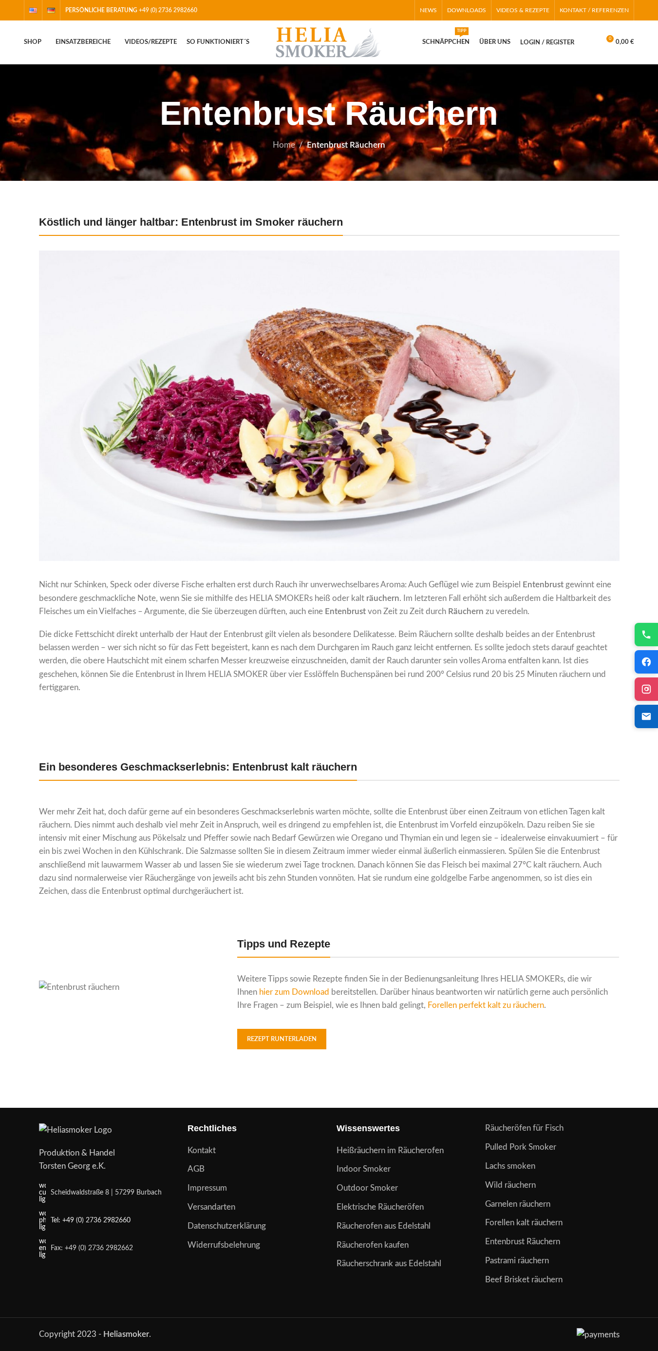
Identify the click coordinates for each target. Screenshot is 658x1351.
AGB (196, 1169)
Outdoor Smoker (367, 1188)
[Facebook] (646, 662)
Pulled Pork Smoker (520, 1147)
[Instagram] (646, 689)
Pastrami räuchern (517, 1260)
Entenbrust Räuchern (522, 1241)
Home (284, 145)
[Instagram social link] (391, 10)
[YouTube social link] (403, 10)
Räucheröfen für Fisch (524, 1128)
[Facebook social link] (379, 10)
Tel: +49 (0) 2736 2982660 (91, 1220)
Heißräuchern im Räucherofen (390, 1150)
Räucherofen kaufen (373, 1245)
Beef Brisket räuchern (524, 1279)
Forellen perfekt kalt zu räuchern (486, 1005)
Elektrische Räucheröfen (380, 1207)
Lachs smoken (510, 1166)
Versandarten (211, 1207)
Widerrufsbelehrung (224, 1245)
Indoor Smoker (364, 1169)
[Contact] (646, 716)
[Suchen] (588, 42)
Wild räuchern (510, 1185)
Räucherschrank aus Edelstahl (389, 1263)
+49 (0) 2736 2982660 (168, 10)
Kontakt (202, 1150)
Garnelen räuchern (517, 1204)
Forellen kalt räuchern (524, 1222)
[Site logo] (329, 42)
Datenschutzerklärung (227, 1226)
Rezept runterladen (282, 1039)
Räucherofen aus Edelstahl (384, 1226)
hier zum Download (294, 992)
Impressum (207, 1188)
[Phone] (646, 634)
